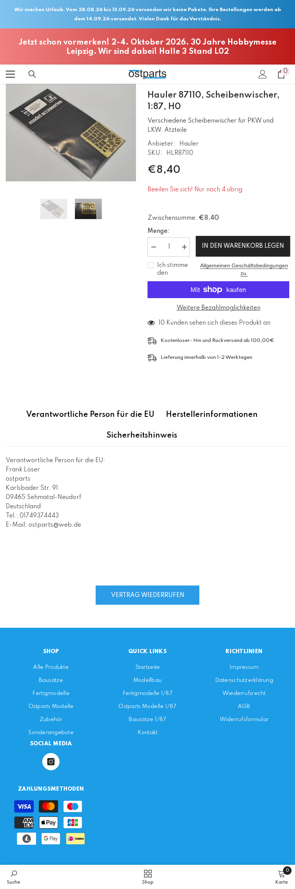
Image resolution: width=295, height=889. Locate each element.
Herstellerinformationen (212, 415)
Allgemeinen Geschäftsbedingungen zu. (244, 269)
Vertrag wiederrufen (147, 595)
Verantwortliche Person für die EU (90, 415)
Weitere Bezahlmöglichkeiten (218, 308)
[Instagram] (51, 761)
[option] (71, 132)
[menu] (10, 74)
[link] (13, 876)
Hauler (189, 144)
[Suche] (32, 74)
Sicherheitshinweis (141, 436)
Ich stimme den (172, 269)
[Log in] (263, 74)
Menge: (158, 231)
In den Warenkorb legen (243, 246)
